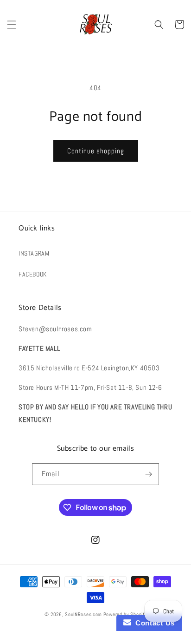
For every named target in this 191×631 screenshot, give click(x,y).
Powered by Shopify (125, 614)
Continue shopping (95, 150)
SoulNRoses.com (83, 614)
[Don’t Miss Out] (148, 474)
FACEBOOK (33, 274)
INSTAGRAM (34, 253)
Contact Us (153, 623)
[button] (11, 24)
